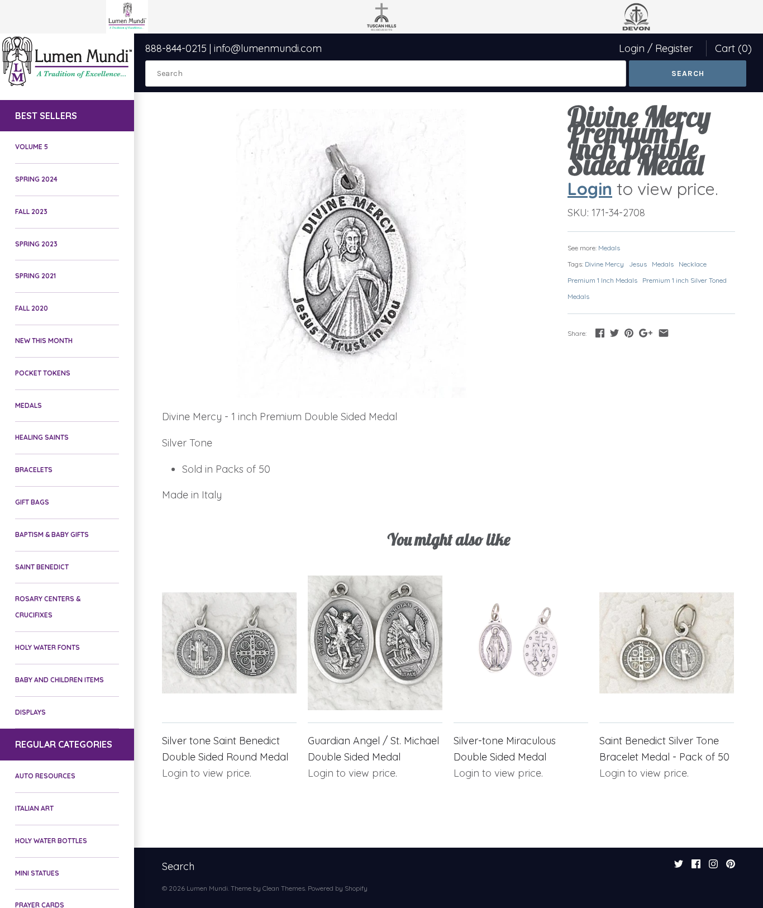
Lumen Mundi (207, 888)
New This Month (44, 340)
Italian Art (34, 808)
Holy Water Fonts (47, 647)
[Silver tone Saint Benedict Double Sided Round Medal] (229, 643)
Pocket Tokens (42, 373)
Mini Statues (37, 873)
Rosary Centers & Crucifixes (47, 607)
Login (632, 48)
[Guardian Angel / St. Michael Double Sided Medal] (375, 643)
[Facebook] (696, 867)
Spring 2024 (36, 179)
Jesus (638, 264)
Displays (30, 712)
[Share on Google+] (645, 332)
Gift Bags (32, 502)
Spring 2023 (36, 244)
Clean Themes (284, 888)
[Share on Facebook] (599, 332)
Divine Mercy (604, 264)
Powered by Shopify (338, 888)
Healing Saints (42, 437)
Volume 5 (31, 146)
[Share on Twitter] (614, 332)
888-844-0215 (176, 48)
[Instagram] (713, 867)
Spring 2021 (35, 276)
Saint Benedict (42, 567)
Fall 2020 (31, 308)
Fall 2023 (31, 211)
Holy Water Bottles (51, 840)
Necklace (693, 264)
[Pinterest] (730, 867)
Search (178, 866)
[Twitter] (678, 867)
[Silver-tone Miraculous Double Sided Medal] (521, 643)
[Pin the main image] (628, 332)
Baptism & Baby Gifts (52, 534)
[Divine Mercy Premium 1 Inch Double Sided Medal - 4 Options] (351, 253)
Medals (28, 405)
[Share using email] (663, 332)
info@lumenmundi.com (268, 48)
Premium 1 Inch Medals (602, 280)
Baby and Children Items (59, 680)
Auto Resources (45, 776)
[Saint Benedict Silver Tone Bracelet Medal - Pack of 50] (666, 643)
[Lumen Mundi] (67, 61)
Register (674, 48)
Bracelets (34, 469)
